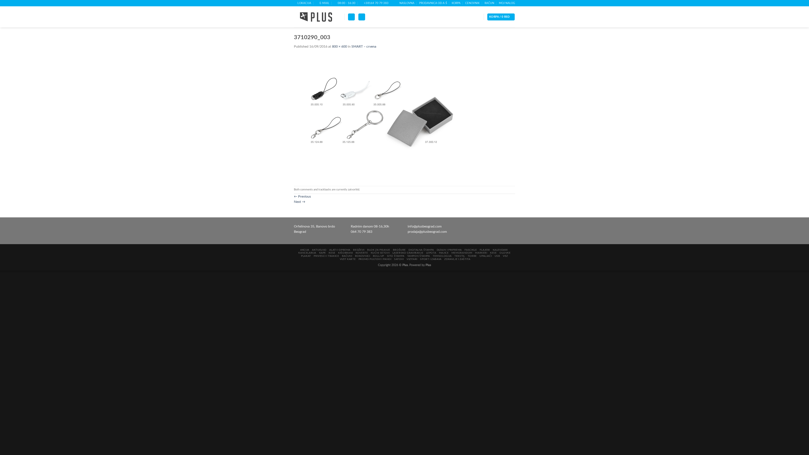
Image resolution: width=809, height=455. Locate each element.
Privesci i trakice (326, 256)
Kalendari (500, 250)
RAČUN (489, 3)
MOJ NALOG (507, 3)
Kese (332, 253)
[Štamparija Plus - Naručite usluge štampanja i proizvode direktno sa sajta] (316, 17)
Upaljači (486, 256)
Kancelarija (307, 253)
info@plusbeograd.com (425, 226)
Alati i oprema (339, 250)
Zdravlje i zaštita (457, 259)
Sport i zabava (431, 259)
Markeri (481, 253)
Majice (444, 253)
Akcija (304, 250)
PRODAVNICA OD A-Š (433, 3)
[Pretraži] (361, 16)
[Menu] (351, 16)
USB (497, 256)
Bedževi (358, 250)
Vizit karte (348, 259)
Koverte (362, 253)
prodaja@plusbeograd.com (427, 231)
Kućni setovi (380, 253)
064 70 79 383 (361, 231)
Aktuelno (319, 250)
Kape (322, 253)
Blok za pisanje (378, 250)
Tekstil (459, 256)
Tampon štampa (418, 256)
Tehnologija (442, 256)
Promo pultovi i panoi (375, 259)
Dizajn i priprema (449, 250)
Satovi (399, 259)
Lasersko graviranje (407, 253)
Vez (505, 256)
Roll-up (378, 256)
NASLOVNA (406, 3)
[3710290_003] (378, 117)
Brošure (399, 250)
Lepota (431, 253)
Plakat (306, 256)
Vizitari (412, 259)
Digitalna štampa (421, 250)
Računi (347, 256)
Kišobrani (345, 253)
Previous (302, 196)
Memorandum (461, 253)
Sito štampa (395, 256)
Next (299, 201)
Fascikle (471, 250)
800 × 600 (339, 46)
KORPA (456, 3)
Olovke (505, 253)
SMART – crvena (363, 46)
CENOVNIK (472, 3)
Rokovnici (362, 256)
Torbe (472, 256)
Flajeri (485, 250)
